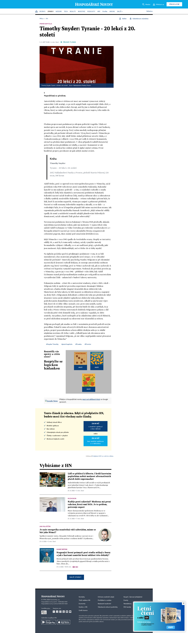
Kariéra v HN (83, 607)
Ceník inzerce (83, 610)
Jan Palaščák (45, 526)
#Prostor (88, 344)
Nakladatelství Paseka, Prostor (82, 85)
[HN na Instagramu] (60, 612)
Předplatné (174, 4)
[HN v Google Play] (48, 622)
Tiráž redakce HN (84, 600)
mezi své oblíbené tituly (91, 399)
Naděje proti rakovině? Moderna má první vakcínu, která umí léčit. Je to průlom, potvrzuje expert (89, 504)
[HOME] (36, 12)
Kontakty (82, 597)
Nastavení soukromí (104, 603)
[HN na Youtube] (70, 612)
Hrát (80, 367)
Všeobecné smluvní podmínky (108, 607)
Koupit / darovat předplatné (133, 597)
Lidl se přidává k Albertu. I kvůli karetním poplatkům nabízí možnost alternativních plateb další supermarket (89, 476)
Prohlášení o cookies (104, 600)
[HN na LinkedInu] (64, 612)
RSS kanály (127, 607)
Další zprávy (75, 577)
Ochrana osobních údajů (106, 597)
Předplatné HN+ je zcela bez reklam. (103, 456)
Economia (82, 603)
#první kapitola (66, 344)
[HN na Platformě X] (54, 612)
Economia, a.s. (55, 599)
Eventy (126, 600)
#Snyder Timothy (52, 344)
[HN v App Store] (63, 622)
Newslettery (128, 603)
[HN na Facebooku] (57, 612)
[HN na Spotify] (67, 612)
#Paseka (78, 344)
